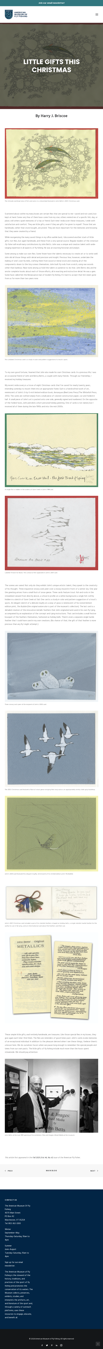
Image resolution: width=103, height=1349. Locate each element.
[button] (97, 14)
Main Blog (51, 1170)
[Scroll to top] (98, 1344)
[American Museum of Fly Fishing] (16, 14)
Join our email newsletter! (52, 3)
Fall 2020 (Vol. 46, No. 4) (43, 1157)
